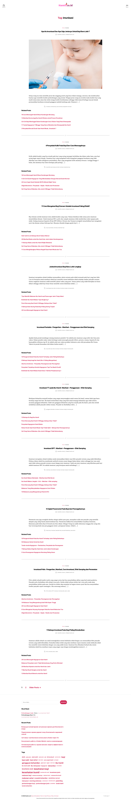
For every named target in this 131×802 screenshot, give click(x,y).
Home (63, 27)
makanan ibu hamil (56, 775)
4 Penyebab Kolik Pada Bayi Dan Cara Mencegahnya (65, 146)
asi (45, 757)
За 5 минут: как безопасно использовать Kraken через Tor (40, 738)
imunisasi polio (71, 288)
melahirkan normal (54, 778)
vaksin (68, 590)
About (32, 796)
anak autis (28, 757)
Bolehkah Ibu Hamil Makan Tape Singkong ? (35, 300)
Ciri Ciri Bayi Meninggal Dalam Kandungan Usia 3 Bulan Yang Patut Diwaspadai (46, 121)
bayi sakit (48, 348)
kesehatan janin (55, 772)
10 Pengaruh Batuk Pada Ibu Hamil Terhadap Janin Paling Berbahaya (42, 357)
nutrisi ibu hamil (51, 780)
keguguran (44, 766)
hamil (48, 763)
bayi (47, 227)
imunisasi (48, 106)
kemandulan (59, 765)
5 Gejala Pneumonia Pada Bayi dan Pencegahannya (65, 509)
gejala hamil (43, 762)
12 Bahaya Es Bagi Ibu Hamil (30, 417)
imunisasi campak (64, 288)
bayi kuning (52, 167)
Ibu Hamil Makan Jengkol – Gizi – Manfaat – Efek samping (39, 481)
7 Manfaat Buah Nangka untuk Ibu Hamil (33, 670)
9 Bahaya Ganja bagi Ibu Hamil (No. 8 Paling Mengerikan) (39, 360)
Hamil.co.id (28, 796)
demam (50, 590)
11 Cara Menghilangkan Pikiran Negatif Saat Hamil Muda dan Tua (41, 249)
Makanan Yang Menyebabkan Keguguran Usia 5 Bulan (38, 488)
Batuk (47, 530)
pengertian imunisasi (67, 106)
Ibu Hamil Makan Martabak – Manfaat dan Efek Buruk (37, 478)
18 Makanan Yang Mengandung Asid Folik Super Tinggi (38, 602)
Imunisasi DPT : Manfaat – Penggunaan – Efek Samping (65, 448)
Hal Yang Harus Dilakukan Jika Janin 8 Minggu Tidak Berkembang (42, 189)
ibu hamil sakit (26, 766)
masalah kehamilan (41, 778)
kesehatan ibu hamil (44, 772)
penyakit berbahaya (66, 530)
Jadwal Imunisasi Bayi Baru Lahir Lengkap (65, 267)
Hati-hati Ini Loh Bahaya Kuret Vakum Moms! (35, 236)
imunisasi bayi (53, 106)
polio (66, 590)
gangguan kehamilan (50, 409)
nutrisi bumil (45, 780)
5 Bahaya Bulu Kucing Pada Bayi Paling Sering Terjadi (38, 306)
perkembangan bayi (28, 783)
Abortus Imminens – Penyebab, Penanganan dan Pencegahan (40, 364)
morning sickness (35, 781)
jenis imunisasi (60, 106)
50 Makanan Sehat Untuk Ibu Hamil (32, 542)
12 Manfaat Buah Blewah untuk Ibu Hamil (34, 673)
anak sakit (35, 757)
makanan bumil (46, 775)
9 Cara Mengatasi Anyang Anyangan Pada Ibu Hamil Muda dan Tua (42, 609)
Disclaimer (37, 796)
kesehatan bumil (30, 772)
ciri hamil (56, 760)
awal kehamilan (58, 757)
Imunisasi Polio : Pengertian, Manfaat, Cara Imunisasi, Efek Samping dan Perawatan (65, 569)
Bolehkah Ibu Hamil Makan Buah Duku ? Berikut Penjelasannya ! (41, 370)
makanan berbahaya (37, 775)
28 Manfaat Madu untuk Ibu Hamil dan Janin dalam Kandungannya (42, 239)
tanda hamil (59, 783)
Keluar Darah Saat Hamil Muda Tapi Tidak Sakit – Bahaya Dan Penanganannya (45, 428)
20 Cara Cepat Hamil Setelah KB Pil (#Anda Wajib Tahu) (38, 182)
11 (35, 717)
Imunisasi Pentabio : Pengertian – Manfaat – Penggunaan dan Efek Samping (65, 327)
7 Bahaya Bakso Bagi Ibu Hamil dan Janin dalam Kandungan (40, 549)
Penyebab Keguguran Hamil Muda (32, 424)
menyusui (25, 781)
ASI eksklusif (50, 757)
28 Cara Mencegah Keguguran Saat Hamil (34, 310)
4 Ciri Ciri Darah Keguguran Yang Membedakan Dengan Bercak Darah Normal (45, 178)
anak (23, 757)
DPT (53, 590)
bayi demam (50, 227)
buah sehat (40, 760)
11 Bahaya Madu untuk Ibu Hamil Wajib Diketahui (36, 242)
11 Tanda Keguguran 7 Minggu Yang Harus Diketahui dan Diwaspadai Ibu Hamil (46, 125)
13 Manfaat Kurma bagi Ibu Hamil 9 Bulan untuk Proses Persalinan (42, 118)
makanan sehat (28, 778)
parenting (59, 781)
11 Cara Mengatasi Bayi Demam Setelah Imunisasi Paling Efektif (65, 206)
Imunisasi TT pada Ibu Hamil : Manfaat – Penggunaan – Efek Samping (65, 388)
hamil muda (52, 762)
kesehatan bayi (67, 167)
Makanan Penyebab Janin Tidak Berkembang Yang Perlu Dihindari (42, 663)
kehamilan (52, 766)
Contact (57, 796)
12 (37, 717)
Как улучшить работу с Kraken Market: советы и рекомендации (41, 741)
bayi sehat (53, 288)
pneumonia (73, 530)
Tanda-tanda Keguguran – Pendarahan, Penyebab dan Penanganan (42, 545)
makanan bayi (26, 775)
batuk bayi (48, 469)
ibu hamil (57, 167)
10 (33, 717)
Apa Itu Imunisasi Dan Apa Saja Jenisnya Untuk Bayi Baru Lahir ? (65, 31)
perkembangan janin (43, 783)
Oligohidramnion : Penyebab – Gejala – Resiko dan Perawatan (41, 185)
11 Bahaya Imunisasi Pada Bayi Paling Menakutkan (65, 630)
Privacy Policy (50, 796)
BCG (47, 590)
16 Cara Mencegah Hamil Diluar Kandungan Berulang (37, 114)
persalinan (52, 783)
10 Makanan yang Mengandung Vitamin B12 (35, 492)
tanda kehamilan (27, 786)
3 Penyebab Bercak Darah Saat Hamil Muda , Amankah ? (38, 128)
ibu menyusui (35, 766)
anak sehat (41, 757)
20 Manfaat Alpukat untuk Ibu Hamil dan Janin (35, 666)
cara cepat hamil (48, 760)
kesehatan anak (27, 769)
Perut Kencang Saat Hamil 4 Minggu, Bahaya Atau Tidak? (39, 303)
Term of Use (43, 796)
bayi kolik (48, 167)
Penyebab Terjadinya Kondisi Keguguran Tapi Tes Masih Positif (41, 367)
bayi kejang (48, 288)
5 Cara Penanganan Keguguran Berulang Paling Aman (38, 552)
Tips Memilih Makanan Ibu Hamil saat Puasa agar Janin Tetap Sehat (42, 296)
